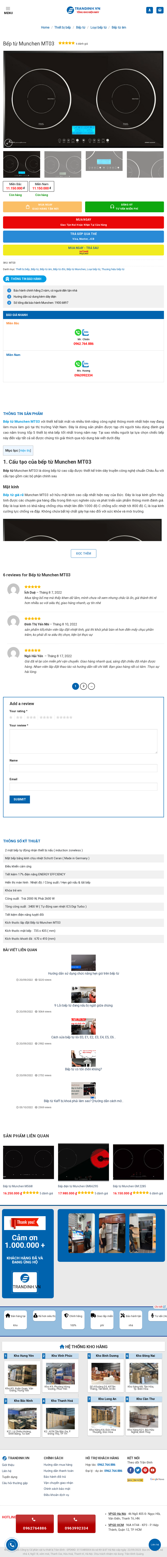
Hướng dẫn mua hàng (58, 1465)
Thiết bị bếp (62, 27)
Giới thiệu (8, 1465)
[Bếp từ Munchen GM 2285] (138, 1162)
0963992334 (83, 375)
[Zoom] (8, 143)
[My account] (149, 10)
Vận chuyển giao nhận (58, 1483)
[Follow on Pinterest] (145, 1470)
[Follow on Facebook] (130, 1470)
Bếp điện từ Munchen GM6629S (78, 1186)
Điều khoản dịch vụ (56, 1495)
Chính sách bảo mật (57, 1489)
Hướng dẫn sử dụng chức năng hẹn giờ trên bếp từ (83, 973)
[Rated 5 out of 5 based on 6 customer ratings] (66, 43)
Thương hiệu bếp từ (113, 269)
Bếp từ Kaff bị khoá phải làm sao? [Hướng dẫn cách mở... (83, 1101)
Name (14, 760)
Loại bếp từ (98, 27)
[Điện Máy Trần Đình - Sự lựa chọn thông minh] (83, 10)
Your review (19, 725)
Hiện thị (25, 450)
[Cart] (160, 10)
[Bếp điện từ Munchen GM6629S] (83, 1162)
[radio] (15, 186)
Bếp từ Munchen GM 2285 (129, 1186)
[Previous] (11, 99)
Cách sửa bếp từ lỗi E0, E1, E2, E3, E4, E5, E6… (83, 1037)
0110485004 (84, 1549)
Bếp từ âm (119, 27)
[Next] (155, 99)
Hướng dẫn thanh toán (59, 1471)
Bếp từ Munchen (76, 269)
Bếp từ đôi (59, 269)
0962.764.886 (83, 344)
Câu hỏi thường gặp (15, 1483)
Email (13, 779)
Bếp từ (80, 27)
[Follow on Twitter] (138, 1470)
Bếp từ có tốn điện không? (83, 1069)
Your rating (18, 711)
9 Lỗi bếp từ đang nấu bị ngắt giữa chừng (83, 1005)
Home (45, 27)
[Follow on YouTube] (152, 1470)
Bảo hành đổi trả (55, 1477)
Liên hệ (6, 1471)
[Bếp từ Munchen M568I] (28, 1162)
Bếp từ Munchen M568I (18, 1186)
